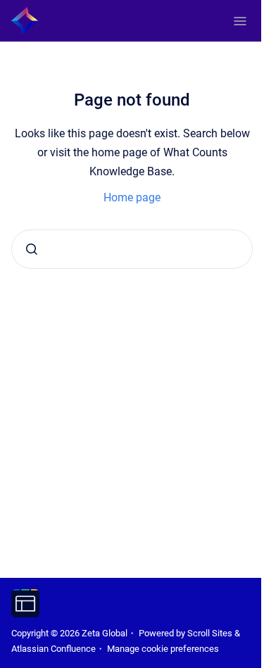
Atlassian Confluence (53, 648)
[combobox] (132, 249)
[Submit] (31, 249)
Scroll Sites (209, 633)
